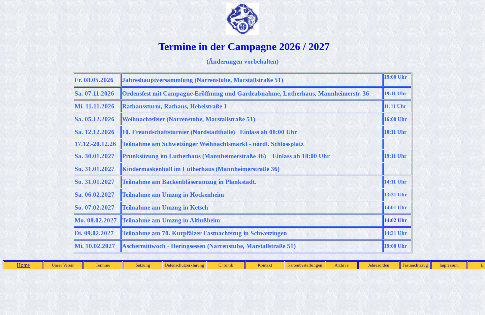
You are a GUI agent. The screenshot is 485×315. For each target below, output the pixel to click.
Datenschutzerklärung (184, 265)
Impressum (449, 265)
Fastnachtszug (415, 265)
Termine (103, 265)
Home (23, 265)
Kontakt (265, 265)
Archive (342, 265)
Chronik (225, 265)
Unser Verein (63, 265)
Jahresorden (378, 265)
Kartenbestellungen (304, 265)
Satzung (143, 265)
